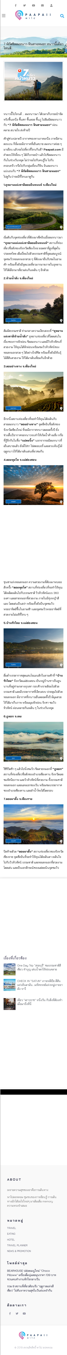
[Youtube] (33, 5)
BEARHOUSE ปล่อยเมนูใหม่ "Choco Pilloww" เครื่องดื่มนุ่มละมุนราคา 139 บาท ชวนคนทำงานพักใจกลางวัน (31, 1275)
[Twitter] (24, 5)
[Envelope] (42, 5)
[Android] (51, 5)
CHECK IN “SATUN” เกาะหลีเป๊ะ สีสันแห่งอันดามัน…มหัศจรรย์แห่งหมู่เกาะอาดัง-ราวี (40, 985)
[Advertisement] (33, 541)
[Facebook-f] (15, 5)
